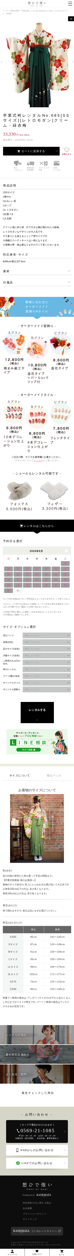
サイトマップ (30, 1219)
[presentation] (20, 775)
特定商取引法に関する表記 (37, 1203)
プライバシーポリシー (35, 1214)
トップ (5, 11)
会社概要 (27, 1208)
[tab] (20, 775)
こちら (39, 460)
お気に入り (66, 154)
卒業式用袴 (14, 11)
